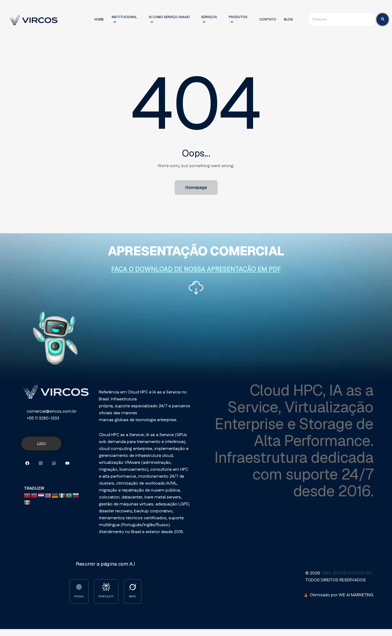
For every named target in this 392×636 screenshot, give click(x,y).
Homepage (196, 187)
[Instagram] (41, 463)
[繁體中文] (34, 495)
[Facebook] (27, 463)
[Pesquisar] (382, 19)
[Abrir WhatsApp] (379, 622)
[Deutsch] (55, 495)
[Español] (27, 502)
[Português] (69, 495)
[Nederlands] (41, 495)
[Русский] (76, 495)
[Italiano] (62, 495)
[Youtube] (67, 463)
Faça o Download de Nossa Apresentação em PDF (196, 269)
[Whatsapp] (54, 463)
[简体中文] (27, 495)
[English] (48, 495)
